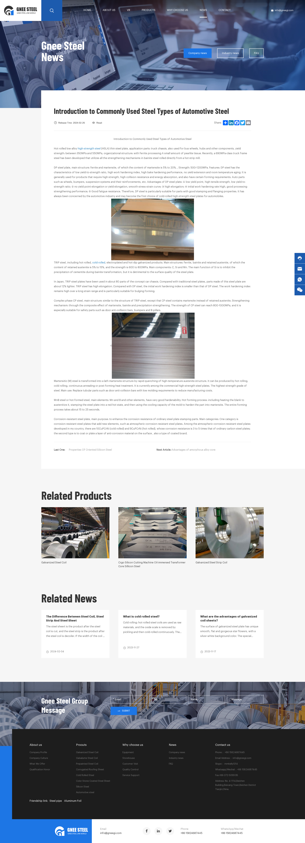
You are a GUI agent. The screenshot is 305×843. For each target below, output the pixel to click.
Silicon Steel (82, 787)
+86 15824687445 (234, 752)
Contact (225, 10)
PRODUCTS (148, 10)
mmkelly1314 (231, 764)
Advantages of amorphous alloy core (193, 450)
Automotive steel (85, 792)
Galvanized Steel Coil (87, 752)
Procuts (81, 744)
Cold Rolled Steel (85, 775)
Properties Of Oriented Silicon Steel (90, 450)
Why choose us (177, 10)
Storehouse (128, 758)
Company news (197, 53)
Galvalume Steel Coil (87, 758)
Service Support (130, 775)
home (87, 10)
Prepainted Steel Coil (87, 764)
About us (109, 10)
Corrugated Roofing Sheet (90, 770)
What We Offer (37, 764)
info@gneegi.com (284, 10)
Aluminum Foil (72, 801)
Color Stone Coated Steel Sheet (93, 781)
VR (128, 10)
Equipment (128, 752)
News (203, 10)
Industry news (230, 53)
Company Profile (38, 752)
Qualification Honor (40, 770)
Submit (126, 711)
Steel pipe (56, 801)
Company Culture (39, 758)
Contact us (222, 744)
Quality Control (130, 770)
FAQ (256, 53)
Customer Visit (130, 764)
